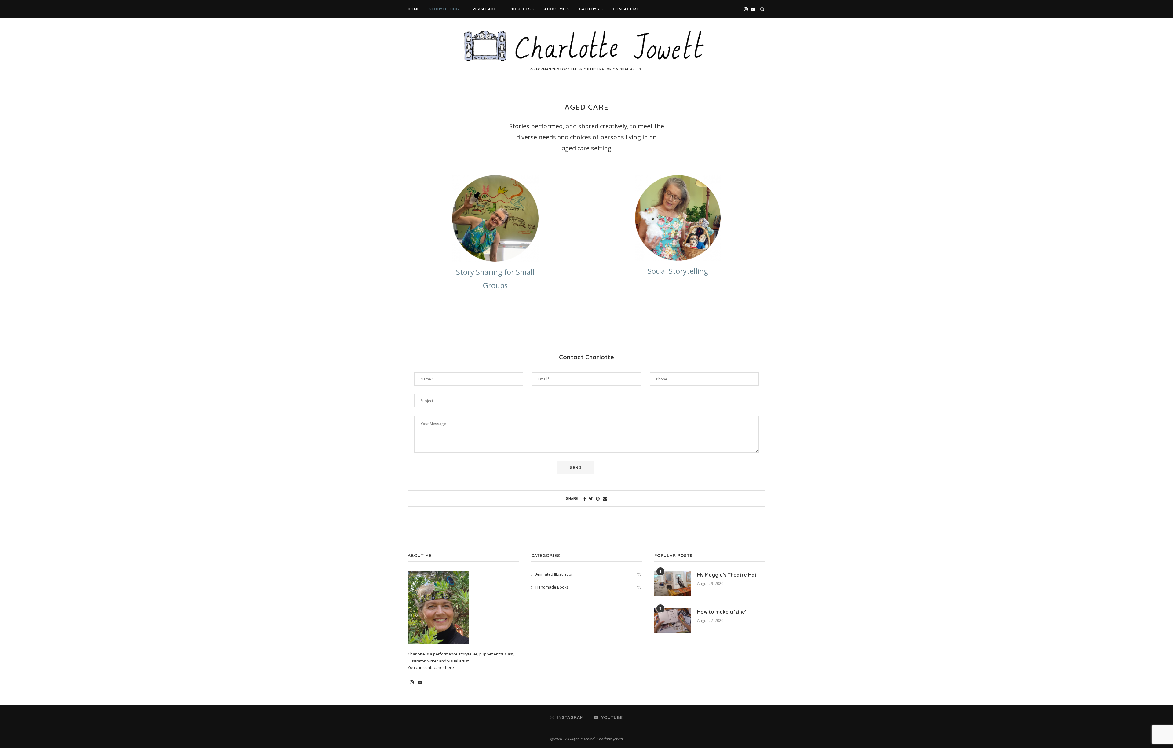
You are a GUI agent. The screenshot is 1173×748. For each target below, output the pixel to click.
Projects (520, 9)
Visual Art (484, 9)
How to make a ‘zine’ (721, 612)
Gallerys (589, 9)
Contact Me (626, 9)
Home (414, 9)
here (449, 667)
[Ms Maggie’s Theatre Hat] (672, 583)
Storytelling (444, 9)
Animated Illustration (588, 574)
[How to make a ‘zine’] (672, 620)
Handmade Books (588, 587)
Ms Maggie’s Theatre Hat (727, 575)
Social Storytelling (678, 271)
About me (554, 9)
